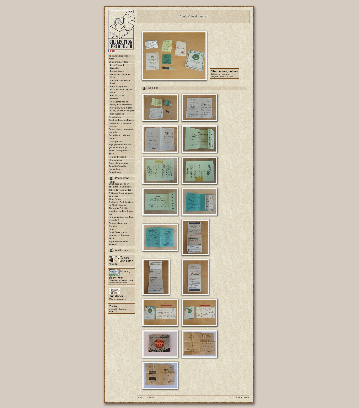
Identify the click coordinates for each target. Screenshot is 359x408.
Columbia (114, 68)
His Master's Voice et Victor (120, 75)
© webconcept (243, 397)
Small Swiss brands (118, 232)
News (111, 229)
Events (112, 138)
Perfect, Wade (117, 71)
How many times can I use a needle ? (121, 218)
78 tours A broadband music (119, 57)
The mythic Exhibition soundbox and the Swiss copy (121, 211)
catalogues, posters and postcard (120, 124)
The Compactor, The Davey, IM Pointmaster (121, 103)
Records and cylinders (119, 135)
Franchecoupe (117, 114)
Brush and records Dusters (121, 120)
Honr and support (117, 157)
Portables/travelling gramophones (118, 167)
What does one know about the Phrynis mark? (120, 185)
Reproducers (115, 172)
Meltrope (114, 98)
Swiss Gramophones (119, 150)
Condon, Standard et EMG (120, 81)
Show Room (114, 199)
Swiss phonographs (118, 163)
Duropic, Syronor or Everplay (118, 224)
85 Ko (230, 76)
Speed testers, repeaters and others (121, 130)
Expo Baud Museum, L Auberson (120, 242)
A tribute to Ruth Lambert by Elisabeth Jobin (121, 203)
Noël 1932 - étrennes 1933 (119, 236)
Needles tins (115, 117)
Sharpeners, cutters (118, 62)
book (111, 154)
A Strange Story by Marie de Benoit (121, 194)
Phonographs (115, 160)
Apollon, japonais (118, 86)
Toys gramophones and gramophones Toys (120, 146)
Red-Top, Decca (117, 95)
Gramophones (116, 141)
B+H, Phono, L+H (118, 65)
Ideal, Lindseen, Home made (121, 91)
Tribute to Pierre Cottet (120, 190)
